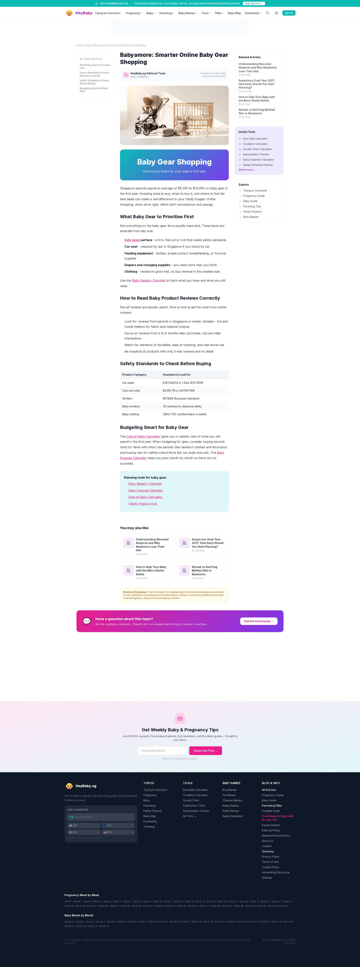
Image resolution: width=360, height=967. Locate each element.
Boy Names (230, 789)
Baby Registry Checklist (148, 280)
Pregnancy (133, 13)
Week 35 (204, 906)
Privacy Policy (270, 856)
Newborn (69, 921)
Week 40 (261, 906)
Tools (205, 13)
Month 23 (92, 926)
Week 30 (148, 906)
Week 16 (222, 901)
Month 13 (208, 921)
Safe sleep (132, 240)
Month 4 (111, 921)
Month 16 (242, 921)
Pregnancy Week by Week (81, 895)
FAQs (218, 13)
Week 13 (189, 901)
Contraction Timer (194, 805)
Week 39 (250, 906)
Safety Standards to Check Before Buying (94, 82)
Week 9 (147, 901)
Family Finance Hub (142, 503)
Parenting (165, 13)
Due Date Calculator (255, 138)
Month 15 (231, 921)
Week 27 (114, 906)
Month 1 (80, 921)
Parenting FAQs (272, 805)
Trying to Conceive (107, 13)
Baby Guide (250, 201)
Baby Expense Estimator (145, 490)
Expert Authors (271, 825)
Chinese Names (232, 800)
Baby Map (234, 13)
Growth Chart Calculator (257, 149)
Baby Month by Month (78, 915)
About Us (267, 840)
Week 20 (266, 901)
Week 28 (125, 906)
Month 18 (265, 921)
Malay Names (231, 805)
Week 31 (159, 906)
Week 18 (243, 901)
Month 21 (69, 926)
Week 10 (157, 901)
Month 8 (153, 921)
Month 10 (175, 921)
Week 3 (88, 901)
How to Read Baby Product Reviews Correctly (94, 74)
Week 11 (168, 901)
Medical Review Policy (276, 835)
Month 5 (121, 921)
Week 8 (137, 901)
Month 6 (132, 921)
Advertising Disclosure (276, 872)
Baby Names (186, 13)
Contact (267, 846)
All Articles (269, 789)
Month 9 (163, 921)
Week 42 (284, 906)
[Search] (267, 13)
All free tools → (247, 169)
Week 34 (193, 906)
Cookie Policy (270, 867)
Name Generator (233, 816)
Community (252, 13)
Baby (149, 13)
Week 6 (117, 901)
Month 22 (81, 926)
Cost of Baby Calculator (144, 436)
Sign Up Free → (254, 3)
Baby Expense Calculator (258, 159)
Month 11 (185, 921)
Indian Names (231, 810)
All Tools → (190, 816)
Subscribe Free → (206, 750)
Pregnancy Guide (254, 195)
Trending (149, 826)
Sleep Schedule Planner (258, 164)
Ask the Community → (259, 621)
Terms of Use (270, 861)
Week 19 (254, 901)
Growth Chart (191, 800)
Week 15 (211, 901)
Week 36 (216, 906)
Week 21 (276, 901)
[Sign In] (276, 13)
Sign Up (289, 12)
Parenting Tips (252, 206)
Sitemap (267, 877)
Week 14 (200, 901)
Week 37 (227, 906)
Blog (87, 45)
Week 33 (182, 906)
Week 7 (127, 901)
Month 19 (277, 921)
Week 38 (239, 906)
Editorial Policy (271, 830)
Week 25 (92, 906)
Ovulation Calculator (255, 143)
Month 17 (254, 921)
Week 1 (68, 901)
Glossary (268, 851)
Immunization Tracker (256, 154)
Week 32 (170, 906)
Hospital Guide (271, 810)
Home (79, 45)
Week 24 (81, 906)
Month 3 (100, 921)
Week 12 (178, 901)
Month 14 (220, 921)
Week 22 (287, 901)
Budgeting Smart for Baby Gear (94, 90)
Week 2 (78, 901)
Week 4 (98, 901)
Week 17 (233, 901)
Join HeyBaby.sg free (114, 3)
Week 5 (108, 901)
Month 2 (90, 921)
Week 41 (272, 906)
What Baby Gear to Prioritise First (95, 66)
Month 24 (104, 926)
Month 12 (197, 921)
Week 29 (137, 906)
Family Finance (252, 211)
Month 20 (288, 921)
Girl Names (229, 795)
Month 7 (142, 921)
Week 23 (69, 906)
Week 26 (103, 906)
